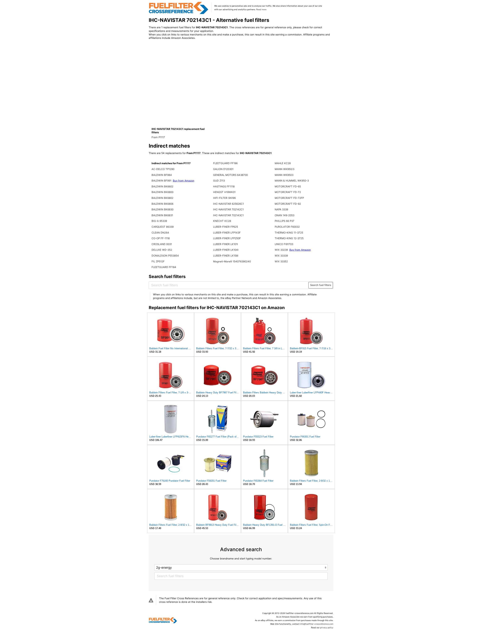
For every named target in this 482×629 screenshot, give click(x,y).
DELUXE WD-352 (162, 249)
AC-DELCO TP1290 (163, 169)
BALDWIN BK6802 (162, 197)
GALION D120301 (223, 169)
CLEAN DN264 (160, 232)
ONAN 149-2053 (284, 215)
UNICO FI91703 (284, 244)
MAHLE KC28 (283, 163)
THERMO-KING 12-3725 (289, 238)
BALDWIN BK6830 (162, 209)
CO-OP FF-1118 (161, 238)
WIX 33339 (281, 255)
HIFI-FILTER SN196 (224, 197)
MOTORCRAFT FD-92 (288, 203)
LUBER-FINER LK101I (225, 244)
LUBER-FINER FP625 (225, 226)
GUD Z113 (219, 180)
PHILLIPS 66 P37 (284, 220)
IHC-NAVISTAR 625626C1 (228, 203)
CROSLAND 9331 (162, 244)
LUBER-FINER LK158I (225, 255)
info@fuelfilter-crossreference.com (316, 624)
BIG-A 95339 (159, 220)
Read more (261, 9)
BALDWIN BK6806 (162, 203)
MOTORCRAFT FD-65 (288, 186)
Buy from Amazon (183, 180)
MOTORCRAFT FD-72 (288, 192)
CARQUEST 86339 (163, 226)
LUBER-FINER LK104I (226, 249)
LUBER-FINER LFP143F (227, 232)
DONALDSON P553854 (165, 255)
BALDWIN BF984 (162, 174)
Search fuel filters (320, 285)
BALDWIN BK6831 (162, 215)
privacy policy (326, 627)
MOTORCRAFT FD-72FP (289, 197)
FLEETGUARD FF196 (225, 163)
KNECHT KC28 (222, 220)
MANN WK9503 (284, 174)
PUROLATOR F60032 (287, 226)
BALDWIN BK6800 (162, 192)
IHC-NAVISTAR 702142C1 (228, 209)
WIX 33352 (281, 261)
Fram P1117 (158, 137)
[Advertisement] (180, 73)
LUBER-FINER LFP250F (227, 238)
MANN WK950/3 (284, 169)
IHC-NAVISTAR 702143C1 (228, 215)
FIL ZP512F (158, 261)
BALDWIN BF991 (161, 180)
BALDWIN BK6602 (162, 186)
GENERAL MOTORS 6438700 (230, 174)
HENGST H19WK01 (224, 192)
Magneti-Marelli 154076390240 (232, 261)
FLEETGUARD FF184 (164, 267)
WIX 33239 (281, 249)
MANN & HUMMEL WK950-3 (292, 180)
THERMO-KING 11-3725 (289, 232)
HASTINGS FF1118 (224, 186)
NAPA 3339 (281, 209)
